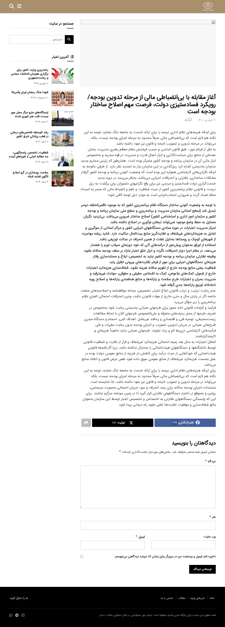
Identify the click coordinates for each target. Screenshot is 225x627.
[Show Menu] (19, 6)
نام (212, 517)
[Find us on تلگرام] (17, 615)
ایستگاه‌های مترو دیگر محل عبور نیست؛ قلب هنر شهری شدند (29, 114)
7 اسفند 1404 (41, 122)
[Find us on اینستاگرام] (23, 615)
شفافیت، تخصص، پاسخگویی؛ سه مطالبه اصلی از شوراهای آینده (28, 154)
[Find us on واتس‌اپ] (10, 615)
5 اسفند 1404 (41, 162)
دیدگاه (210, 461)
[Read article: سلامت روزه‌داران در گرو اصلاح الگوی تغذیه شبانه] (63, 178)
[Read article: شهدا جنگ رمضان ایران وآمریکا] (63, 98)
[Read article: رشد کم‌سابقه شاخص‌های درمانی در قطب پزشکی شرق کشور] (63, 138)
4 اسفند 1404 (42, 182)
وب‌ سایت (210, 536)
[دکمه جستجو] (11, 6)
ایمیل (140, 536)
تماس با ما (167, 598)
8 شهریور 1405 (41, 83)
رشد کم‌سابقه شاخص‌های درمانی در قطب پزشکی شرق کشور (29, 134)
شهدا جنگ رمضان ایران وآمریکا (30, 92)
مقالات (181, 598)
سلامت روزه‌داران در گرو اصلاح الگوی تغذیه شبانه (30, 174)
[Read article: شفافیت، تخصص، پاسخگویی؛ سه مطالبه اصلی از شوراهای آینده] (63, 159)
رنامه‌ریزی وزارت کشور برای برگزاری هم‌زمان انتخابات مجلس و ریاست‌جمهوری (29, 74)
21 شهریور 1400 (207, 120)
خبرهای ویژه (197, 598)
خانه (212, 598)
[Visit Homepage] (208, 6)
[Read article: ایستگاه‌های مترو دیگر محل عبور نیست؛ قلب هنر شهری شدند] (63, 118)
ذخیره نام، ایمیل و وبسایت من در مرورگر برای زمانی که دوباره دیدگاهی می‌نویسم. (165, 556)
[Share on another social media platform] (86, 423)
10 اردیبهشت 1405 (39, 98)
